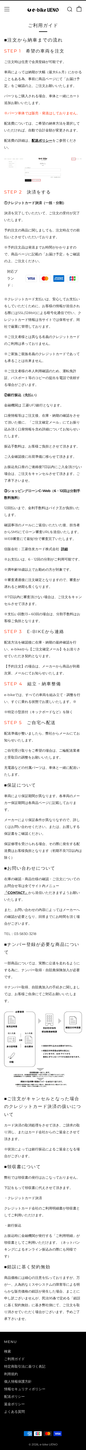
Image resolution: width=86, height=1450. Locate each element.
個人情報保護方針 (18, 1381)
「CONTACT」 (16, 892)
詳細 (64, 549)
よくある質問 (14, 1411)
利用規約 (11, 1374)
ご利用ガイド (14, 1359)
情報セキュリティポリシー (24, 1389)
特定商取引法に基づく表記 (24, 1366)
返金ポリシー (14, 1404)
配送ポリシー (42, 140)
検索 (7, 1351)
